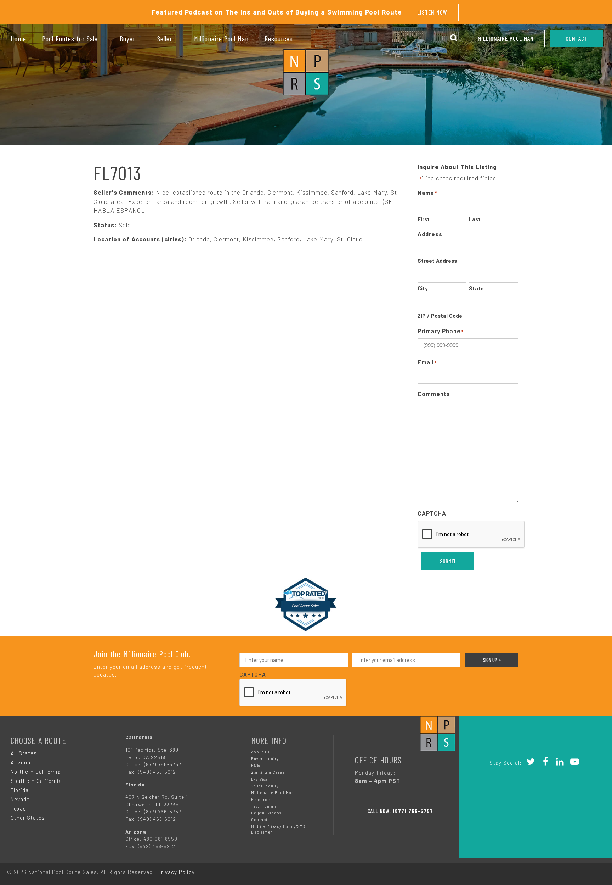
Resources (261, 799)
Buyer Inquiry (265, 758)
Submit (448, 560)
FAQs (255, 765)
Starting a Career (269, 772)
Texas (18, 808)
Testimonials (264, 806)
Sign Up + (492, 660)
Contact (259, 819)
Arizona (20, 762)
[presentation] (471, 535)
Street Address (437, 260)
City (423, 288)
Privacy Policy (176, 872)
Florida (20, 790)
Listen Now (432, 12)
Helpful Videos (266, 813)
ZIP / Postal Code (440, 315)
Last (475, 219)
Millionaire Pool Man (506, 38)
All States (24, 753)
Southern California (36, 781)
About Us (260, 752)
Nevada (20, 799)
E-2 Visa (259, 779)
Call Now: (400, 811)
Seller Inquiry (265, 786)
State (476, 288)
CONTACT (577, 38)
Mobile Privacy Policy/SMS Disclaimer (278, 829)
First (424, 219)
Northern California (36, 771)
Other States (28, 817)
